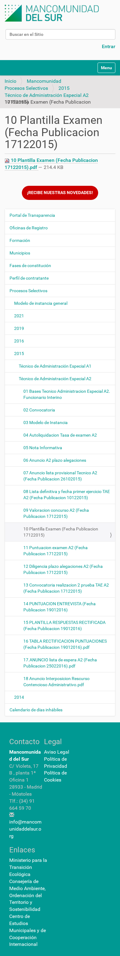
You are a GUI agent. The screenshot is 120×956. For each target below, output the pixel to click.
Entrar (108, 46)
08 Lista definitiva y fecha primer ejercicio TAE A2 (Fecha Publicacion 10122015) (66, 494)
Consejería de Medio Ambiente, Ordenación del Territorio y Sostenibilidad (27, 895)
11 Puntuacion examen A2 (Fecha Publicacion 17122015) (55, 550)
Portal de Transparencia (32, 215)
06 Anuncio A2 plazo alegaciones (54, 460)
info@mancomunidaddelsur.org (25, 829)
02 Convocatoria (39, 409)
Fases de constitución (30, 265)
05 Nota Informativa (42, 447)
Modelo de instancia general (40, 303)
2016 (19, 340)
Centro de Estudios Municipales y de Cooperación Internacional (27, 930)
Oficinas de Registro (29, 227)
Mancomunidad (44, 81)
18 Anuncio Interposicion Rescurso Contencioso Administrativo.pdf (56, 681)
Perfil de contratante (29, 278)
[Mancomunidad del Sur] (52, 13)
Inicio (10, 81)
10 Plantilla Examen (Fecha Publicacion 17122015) (60, 531)
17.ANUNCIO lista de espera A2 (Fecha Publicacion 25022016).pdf (60, 662)
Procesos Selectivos (26, 88)
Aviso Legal (56, 752)
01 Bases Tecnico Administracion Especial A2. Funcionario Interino (66, 394)
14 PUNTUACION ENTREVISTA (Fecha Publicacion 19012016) (59, 606)
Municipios (20, 252)
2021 (19, 315)
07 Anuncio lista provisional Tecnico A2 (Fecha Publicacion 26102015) (60, 475)
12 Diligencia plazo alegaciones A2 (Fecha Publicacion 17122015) (63, 569)
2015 (64, 88)
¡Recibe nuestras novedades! (60, 192)
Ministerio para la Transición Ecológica (28, 867)
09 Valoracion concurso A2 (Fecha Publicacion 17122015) (56, 513)
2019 (19, 328)
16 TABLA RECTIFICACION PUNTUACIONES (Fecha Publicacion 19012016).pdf (65, 644)
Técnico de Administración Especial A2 (47, 95)
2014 (19, 697)
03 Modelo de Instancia (45, 422)
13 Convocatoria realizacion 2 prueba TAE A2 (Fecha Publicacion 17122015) (66, 588)
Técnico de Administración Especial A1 (55, 366)
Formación (20, 240)
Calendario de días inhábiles (36, 709)
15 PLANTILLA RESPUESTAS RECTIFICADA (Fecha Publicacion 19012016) (64, 625)
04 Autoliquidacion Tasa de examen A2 (60, 435)
